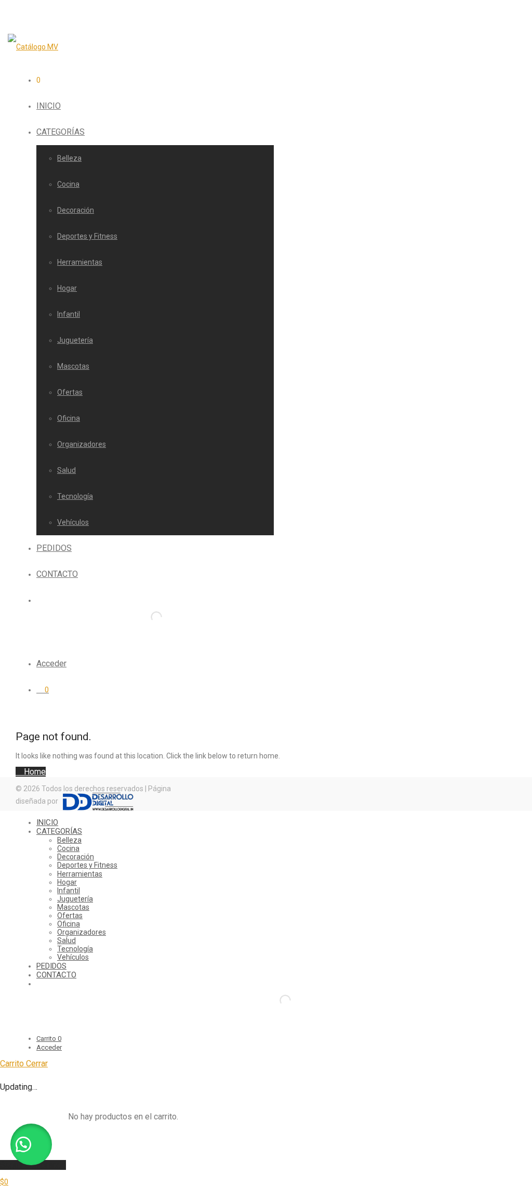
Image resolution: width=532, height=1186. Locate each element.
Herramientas (79, 262)
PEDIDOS (54, 548)
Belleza (69, 158)
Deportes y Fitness (87, 236)
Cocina (68, 184)
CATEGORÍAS (60, 132)
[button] (31, 1144)
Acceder (51, 663)
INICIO (48, 106)
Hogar (67, 288)
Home (34, 772)
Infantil (68, 314)
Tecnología (75, 496)
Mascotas (73, 366)
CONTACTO (57, 574)
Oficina (68, 418)
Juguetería (75, 340)
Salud (66, 470)
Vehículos (73, 522)
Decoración (75, 210)
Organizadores (81, 444)
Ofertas (70, 392)
